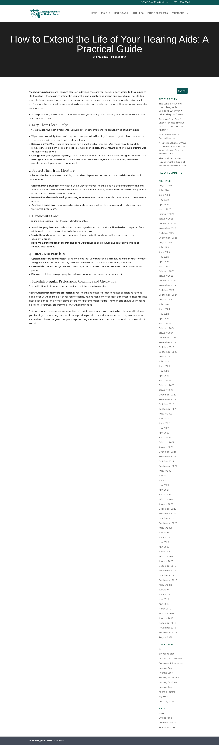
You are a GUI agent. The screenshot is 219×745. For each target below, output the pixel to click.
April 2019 (164, 604)
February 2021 (166, 499)
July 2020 (164, 532)
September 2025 (168, 238)
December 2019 (167, 566)
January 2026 (166, 219)
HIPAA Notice (46, 741)
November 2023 (167, 342)
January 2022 (166, 447)
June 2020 (164, 537)
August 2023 (166, 356)
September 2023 (168, 352)
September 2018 (168, 632)
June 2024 (164, 309)
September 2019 (168, 580)
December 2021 (167, 452)
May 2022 (164, 428)
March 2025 (165, 266)
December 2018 (167, 623)
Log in (162, 713)
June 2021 (164, 480)
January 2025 (166, 276)
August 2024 (166, 299)
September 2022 (168, 409)
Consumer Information (171, 663)
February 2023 (166, 385)
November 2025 (167, 228)
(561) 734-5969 (182, 2)
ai (160, 649)
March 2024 (165, 323)
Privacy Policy (34, 741)
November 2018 (167, 628)
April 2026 (164, 204)
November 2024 (167, 285)
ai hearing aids (166, 654)
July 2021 (164, 475)
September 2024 (168, 295)
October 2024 (166, 290)
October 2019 (166, 575)
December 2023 (167, 337)
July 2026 (164, 190)
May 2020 (164, 542)
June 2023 (164, 366)
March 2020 (165, 551)
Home (94, 13)
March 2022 (165, 437)
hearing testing (167, 692)
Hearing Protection (169, 677)
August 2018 (166, 637)
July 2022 (164, 418)
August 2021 (166, 471)
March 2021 (165, 494)
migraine (163, 696)
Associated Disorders (170, 658)
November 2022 (167, 399)
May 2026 (164, 200)
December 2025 (167, 223)
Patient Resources (157, 13)
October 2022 (166, 404)
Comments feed (168, 722)
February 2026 (166, 214)
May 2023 (164, 371)
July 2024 (164, 304)
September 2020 (168, 523)
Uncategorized (167, 701)
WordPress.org (167, 727)
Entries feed (165, 718)
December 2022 (167, 395)
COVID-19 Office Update (154, 2)
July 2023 (164, 361)
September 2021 (168, 466)
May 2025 (164, 257)
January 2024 (166, 333)
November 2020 (167, 513)
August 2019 (166, 585)
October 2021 (166, 461)
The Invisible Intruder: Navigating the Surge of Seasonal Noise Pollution (172, 162)
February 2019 (166, 613)
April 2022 (164, 433)
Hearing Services (168, 682)
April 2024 (164, 318)
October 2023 (166, 347)
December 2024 (167, 280)
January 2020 (166, 561)
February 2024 (166, 328)
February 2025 (166, 271)
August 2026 (166, 185)
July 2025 (164, 247)
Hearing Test (166, 687)
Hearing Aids (121, 13)
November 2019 (167, 570)
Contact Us (178, 13)
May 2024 (164, 314)
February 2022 (166, 442)
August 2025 (166, 242)
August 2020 (166, 528)
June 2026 (164, 195)
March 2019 (165, 609)
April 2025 (164, 261)
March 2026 (165, 209)
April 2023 (164, 376)
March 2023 (165, 380)
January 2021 (166, 504)
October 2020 (166, 518)
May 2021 (164, 485)
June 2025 (164, 252)
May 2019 (164, 599)
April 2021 (164, 490)
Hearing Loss (166, 673)
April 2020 (164, 547)
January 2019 (166, 618)
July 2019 (164, 590)
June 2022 (164, 423)
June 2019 (164, 594)
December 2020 (167, 509)
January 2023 (166, 390)
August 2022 (166, 414)
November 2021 (167, 456)
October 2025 (166, 233)
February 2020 (166, 556)
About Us (106, 13)
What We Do (138, 13)
